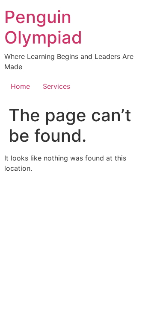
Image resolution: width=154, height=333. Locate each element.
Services (56, 86)
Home (20, 86)
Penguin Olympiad (43, 27)
